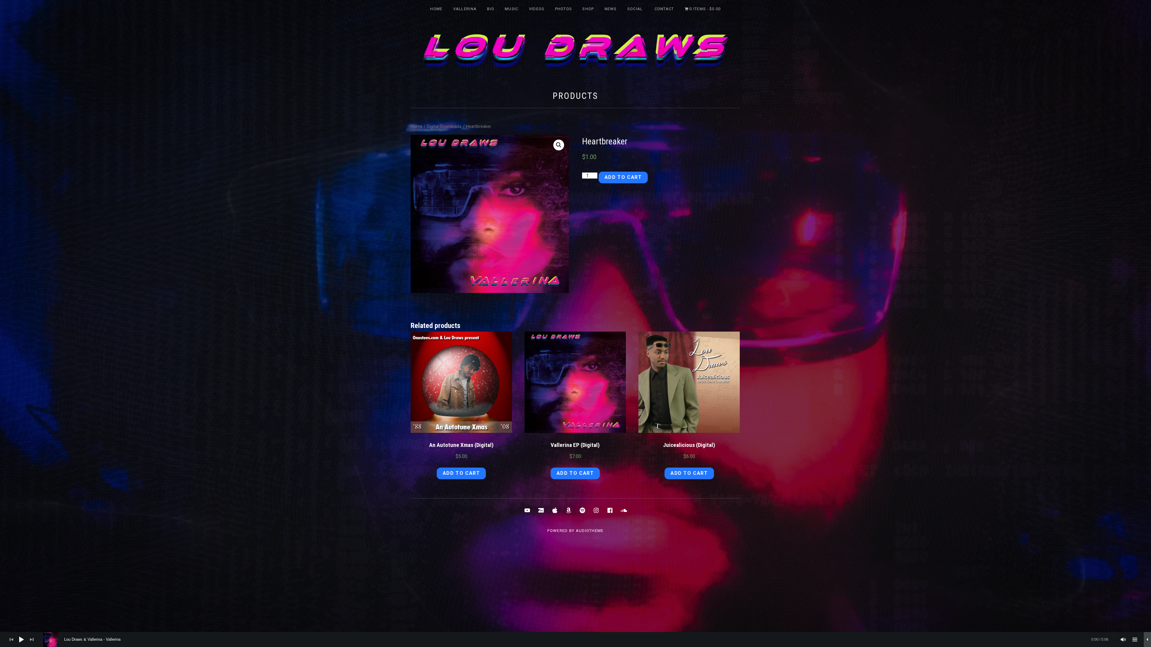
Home (436, 9)
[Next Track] (32, 639)
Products (575, 96)
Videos (537, 9)
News (611, 9)
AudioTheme (590, 530)
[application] (575, 639)
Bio (490, 9)
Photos (563, 9)
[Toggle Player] (1147, 639)
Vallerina (465, 9)
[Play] (21, 639)
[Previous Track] (11, 639)
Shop (588, 9)
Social (635, 9)
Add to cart (623, 177)
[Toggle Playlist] (1135, 639)
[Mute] (1123, 639)
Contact (664, 9)
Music (512, 9)
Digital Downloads (444, 126)
